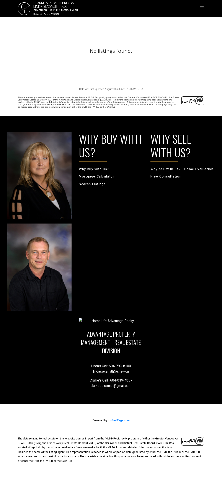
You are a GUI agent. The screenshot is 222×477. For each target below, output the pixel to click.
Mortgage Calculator (96, 176)
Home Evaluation (198, 169)
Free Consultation (165, 176)
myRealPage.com (119, 420)
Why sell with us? (165, 169)
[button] (94, 169)
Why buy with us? (94, 169)
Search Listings (92, 184)
